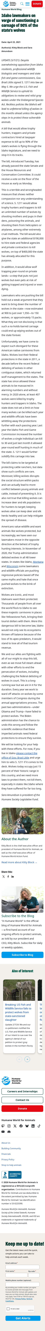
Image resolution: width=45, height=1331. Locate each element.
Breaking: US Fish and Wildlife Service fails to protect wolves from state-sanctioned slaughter (18, 1012)
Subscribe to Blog (22, 955)
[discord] (9, 1131)
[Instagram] (9, 1125)
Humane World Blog (12, 9)
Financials (6, 1154)
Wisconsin (12, 566)
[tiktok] (39, 1125)
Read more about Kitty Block (18, 862)
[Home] (12, 1081)
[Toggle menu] (28, 3)
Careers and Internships (22, 1091)
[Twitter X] (15, 1125)
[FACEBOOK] (8, 877)
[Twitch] (3, 1125)
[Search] (23, 4)
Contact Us (22, 1100)
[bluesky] (27, 1125)
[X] (4, 877)
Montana (38, 562)
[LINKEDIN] (13, 877)
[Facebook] (21, 1125)
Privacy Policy (8, 1159)
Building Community (11, 1148)
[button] (27, 1059)
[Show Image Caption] (41, 910)
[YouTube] (3, 1131)
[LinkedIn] (33, 1125)
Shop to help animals (11, 1165)
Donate (37, 3)
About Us (6, 1142)
